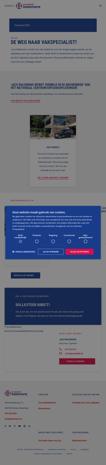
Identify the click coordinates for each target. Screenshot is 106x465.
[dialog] (53, 232)
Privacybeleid (18, 229)
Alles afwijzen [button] (51, 251)
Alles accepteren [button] (79, 251)
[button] (23, 251)
